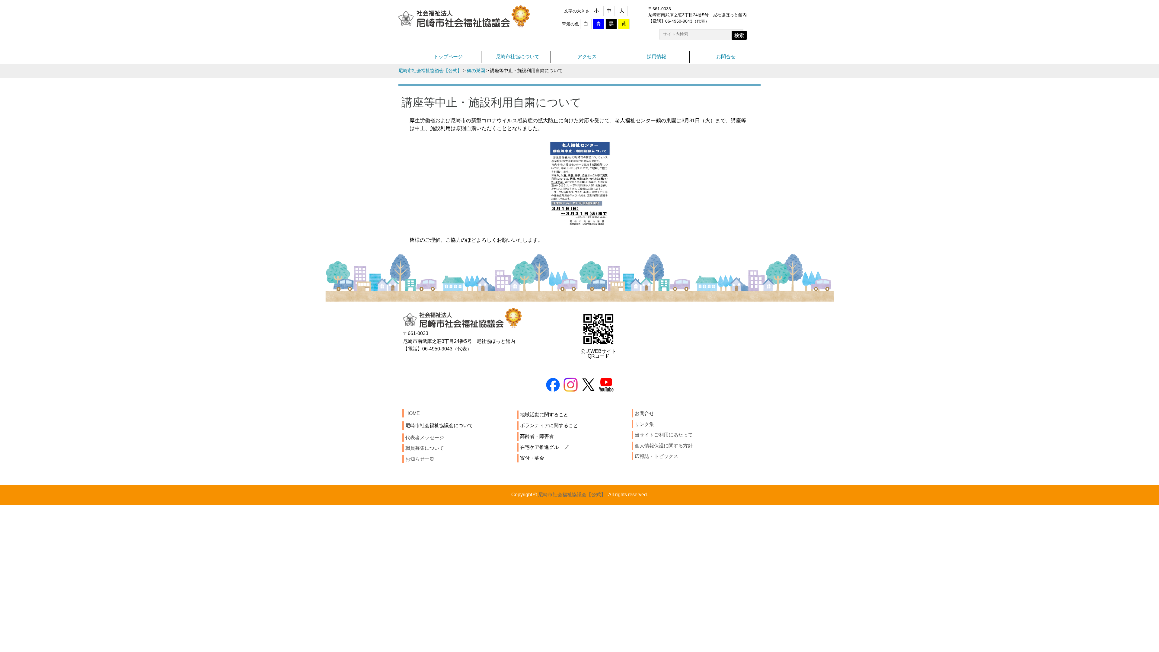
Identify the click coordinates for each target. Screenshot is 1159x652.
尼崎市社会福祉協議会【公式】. (572, 494)
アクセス (587, 56)
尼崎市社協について (517, 56)
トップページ (448, 56)
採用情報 (656, 56)
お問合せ (726, 56)
